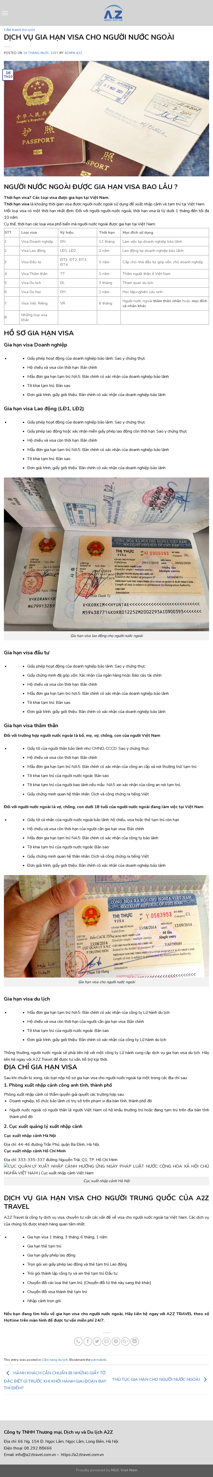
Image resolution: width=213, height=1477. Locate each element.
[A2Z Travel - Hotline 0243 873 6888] (113, 13)
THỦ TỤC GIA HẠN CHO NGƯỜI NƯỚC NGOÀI (156, 1379)
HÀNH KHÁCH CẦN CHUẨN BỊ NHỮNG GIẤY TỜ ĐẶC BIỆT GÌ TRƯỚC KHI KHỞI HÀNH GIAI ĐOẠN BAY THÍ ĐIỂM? (55, 1380)
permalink (98, 1359)
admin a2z (73, 53)
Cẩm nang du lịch (19, 30)
